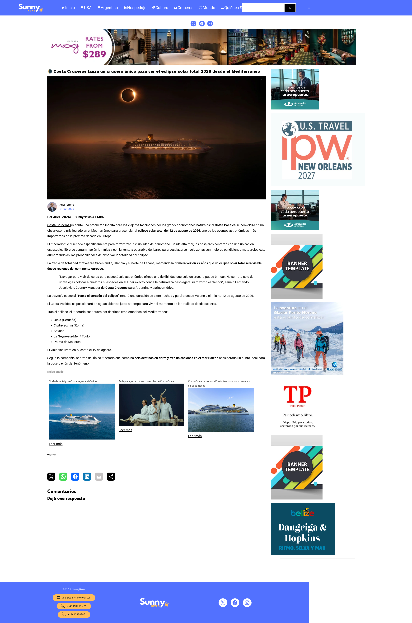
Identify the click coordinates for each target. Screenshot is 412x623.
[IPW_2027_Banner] (318, 185)
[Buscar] (290, 8)
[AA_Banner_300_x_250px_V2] (295, 108)
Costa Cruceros (58, 225)
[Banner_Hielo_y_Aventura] (307, 374)
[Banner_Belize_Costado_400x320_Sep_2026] (303, 554)
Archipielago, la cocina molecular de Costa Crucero (147, 381)
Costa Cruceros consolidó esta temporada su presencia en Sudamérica (219, 383)
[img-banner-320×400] (297, 297)
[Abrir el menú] (309, 8)
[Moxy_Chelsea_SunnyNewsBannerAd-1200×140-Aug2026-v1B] (201, 64)
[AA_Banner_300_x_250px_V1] (295, 229)
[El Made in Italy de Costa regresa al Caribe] (81, 438)
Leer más (55, 444)
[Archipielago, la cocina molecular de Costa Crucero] (151, 424)
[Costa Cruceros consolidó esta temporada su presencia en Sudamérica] (221, 430)
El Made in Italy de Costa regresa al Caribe (73, 381)
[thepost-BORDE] (297, 430)
